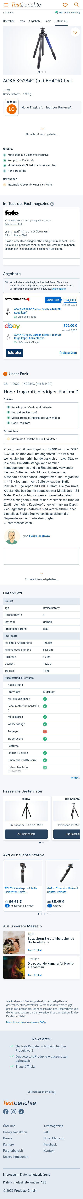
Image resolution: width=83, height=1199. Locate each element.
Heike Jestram (39, 536)
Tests (21, 21)
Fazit (48, 21)
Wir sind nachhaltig (69, 12)
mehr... (75, 778)
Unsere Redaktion (15, 1132)
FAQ (46, 1132)
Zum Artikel (35, 950)
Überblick (8, 21)
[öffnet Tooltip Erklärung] (52, 204)
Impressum (11, 1174)
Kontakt (49, 1150)
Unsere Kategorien (15, 1157)
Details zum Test (13, 224)
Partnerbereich (13, 1150)
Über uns (9, 1126)
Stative (9, 12)
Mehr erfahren (58, 288)
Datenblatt (61, 21)
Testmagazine (53, 1126)
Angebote (35, 21)
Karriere (8, 1144)
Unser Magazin (54, 1138)
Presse (7, 1138)
